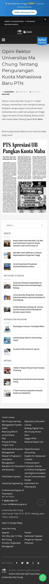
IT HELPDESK (30, 21)
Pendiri (27, 532)
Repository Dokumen (34, 421)
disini (40, 119)
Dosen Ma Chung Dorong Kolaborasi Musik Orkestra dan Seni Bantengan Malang (27, 285)
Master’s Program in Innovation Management (11, 459)
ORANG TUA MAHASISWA (14, 21)
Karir (26, 435)
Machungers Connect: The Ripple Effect (28, 326)
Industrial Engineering (12, 483)
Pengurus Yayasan (33, 539)
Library (27, 424)
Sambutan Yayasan (33, 536)
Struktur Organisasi (11, 543)
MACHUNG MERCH (11, 24)
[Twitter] (22, 563)
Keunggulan (7, 546)
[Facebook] (17, 563)
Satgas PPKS (30, 438)
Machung (6, 94)
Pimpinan (28, 543)
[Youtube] (38, 563)
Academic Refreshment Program (26, 349)
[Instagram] (27, 563)
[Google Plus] (33, 563)
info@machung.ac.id (17, 504)
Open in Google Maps (12, 523)
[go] (42, 225)
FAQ (4, 438)
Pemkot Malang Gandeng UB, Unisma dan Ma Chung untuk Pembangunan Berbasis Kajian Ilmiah (28, 309)
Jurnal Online (8, 435)
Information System (11, 476)
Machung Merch (9, 431)
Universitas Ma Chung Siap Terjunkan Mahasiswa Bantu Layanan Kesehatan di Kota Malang (29, 297)
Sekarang (42, 40)
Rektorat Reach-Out (33, 441)
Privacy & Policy (9, 441)
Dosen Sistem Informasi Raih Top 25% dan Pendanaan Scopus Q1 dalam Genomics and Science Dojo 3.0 (28, 243)
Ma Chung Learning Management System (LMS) (12, 425)
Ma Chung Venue (32, 431)
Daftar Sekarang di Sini (24, 12)
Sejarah (5, 532)
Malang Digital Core (33, 428)
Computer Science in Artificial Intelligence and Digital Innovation (35, 469)
